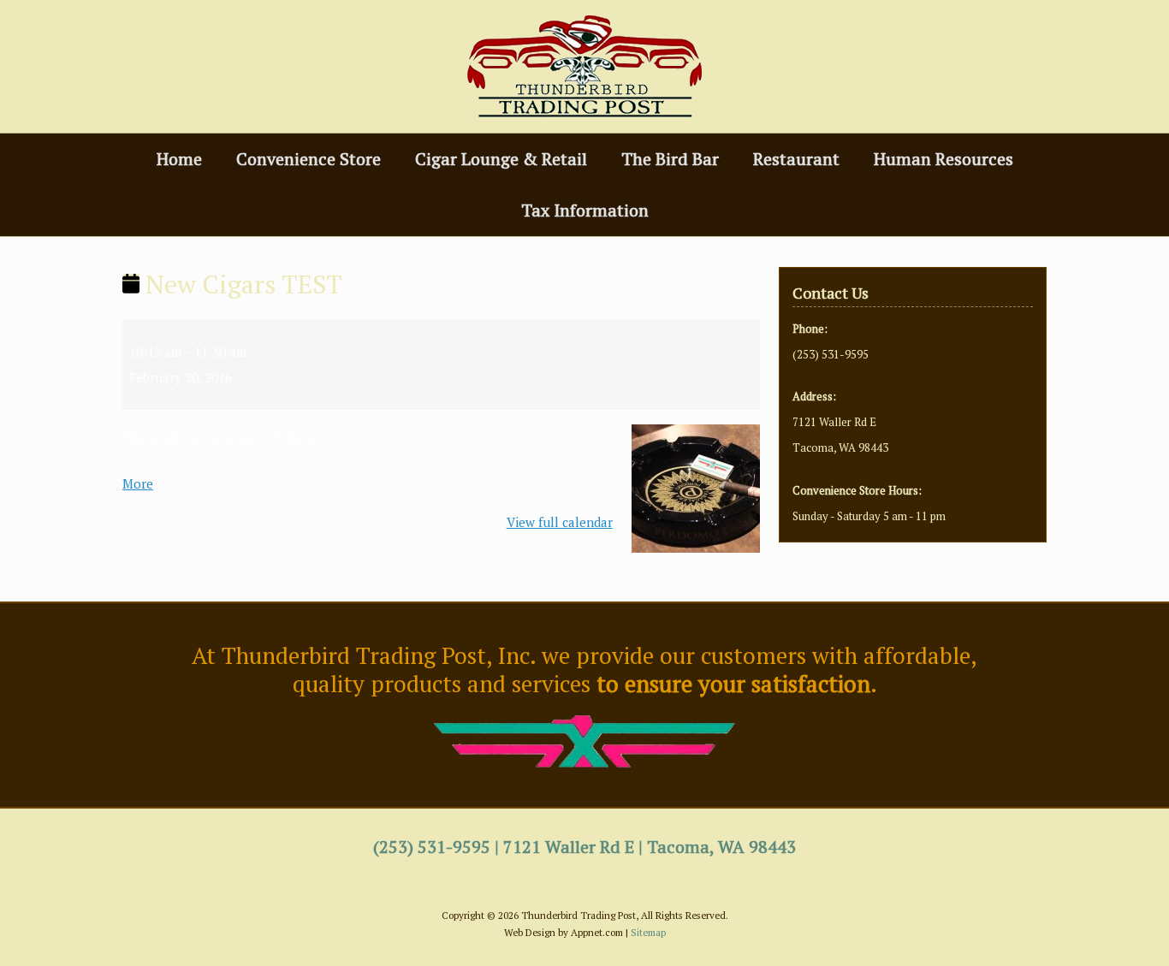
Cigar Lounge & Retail (501, 158)
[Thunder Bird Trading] (584, 66)
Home (179, 158)
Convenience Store (308, 158)
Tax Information (585, 210)
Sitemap (648, 932)
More (137, 483)
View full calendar (560, 521)
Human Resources (943, 158)
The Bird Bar (670, 158)
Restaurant (796, 158)
